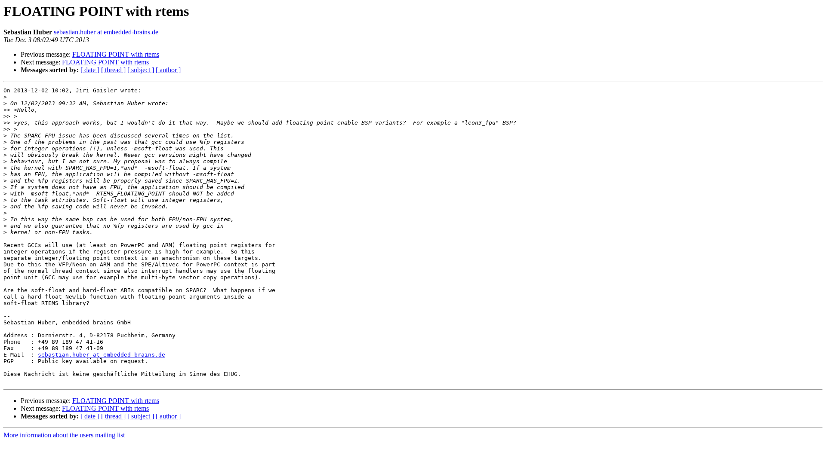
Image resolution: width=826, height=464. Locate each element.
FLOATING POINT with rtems (115, 54)
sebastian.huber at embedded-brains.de (106, 32)
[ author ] (168, 69)
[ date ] (89, 69)
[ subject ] (140, 69)
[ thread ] (113, 69)
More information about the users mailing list (64, 435)
